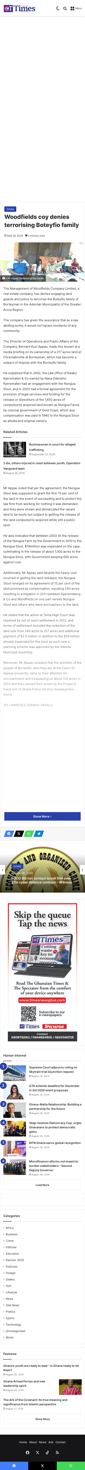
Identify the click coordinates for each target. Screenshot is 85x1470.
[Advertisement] (42, 63)
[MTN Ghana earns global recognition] (14, 1148)
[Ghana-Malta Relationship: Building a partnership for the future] (14, 1110)
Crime (10, 209)
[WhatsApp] (28, 834)
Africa (10, 1227)
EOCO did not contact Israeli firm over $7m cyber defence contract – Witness (41, 880)
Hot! (8, 1286)
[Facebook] (8, 834)
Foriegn (10, 1273)
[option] (42, 870)
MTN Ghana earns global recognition (55, 1143)
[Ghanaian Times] (19, 8)
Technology (13, 1324)
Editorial (11, 1247)
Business (12, 1234)
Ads (50, 1442)
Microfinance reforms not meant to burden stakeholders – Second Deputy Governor (53, 1166)
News (9, 1298)
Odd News (12, 1305)
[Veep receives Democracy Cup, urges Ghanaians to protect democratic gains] (14, 1128)
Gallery (10, 1279)
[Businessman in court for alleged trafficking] (14, 449)
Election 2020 (15, 1260)
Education (12, 1253)
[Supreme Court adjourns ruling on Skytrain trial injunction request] (14, 1073)
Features (11, 1266)
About (33, 1442)
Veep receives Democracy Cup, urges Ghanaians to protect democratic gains (55, 1127)
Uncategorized (15, 1331)
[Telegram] (37, 834)
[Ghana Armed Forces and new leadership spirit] (70, 1387)
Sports (10, 1318)
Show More (41, 816)
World (9, 1337)
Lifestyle (11, 1292)
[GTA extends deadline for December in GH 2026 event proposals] (14, 1091)
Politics (10, 1311)
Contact (60, 1442)
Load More (42, 1185)
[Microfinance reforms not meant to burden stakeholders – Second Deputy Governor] (14, 1167)
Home (23, 1442)
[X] (18, 834)
